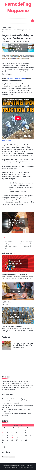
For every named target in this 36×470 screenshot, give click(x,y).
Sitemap (29, 465)
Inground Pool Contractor (16, 78)
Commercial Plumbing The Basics (14, 274)
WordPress (30, 467)
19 (12, 438)
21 (21, 438)
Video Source (6, 141)
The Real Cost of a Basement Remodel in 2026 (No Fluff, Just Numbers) (23, 344)
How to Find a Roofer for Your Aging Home (15, 399)
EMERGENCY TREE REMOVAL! (12, 326)
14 (21, 435)
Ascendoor (15, 467)
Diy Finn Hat (6, 302)
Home (3, 237)
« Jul (3, 447)
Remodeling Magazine (21, 42)
